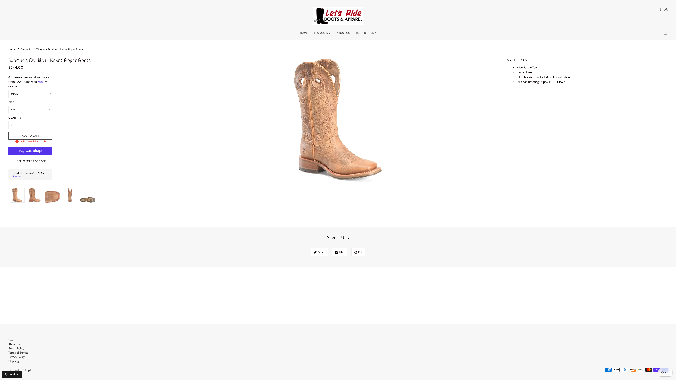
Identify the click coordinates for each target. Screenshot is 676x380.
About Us (14, 344)
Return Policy (16, 348)
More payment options (30, 161)
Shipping (13, 361)
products (26, 49)
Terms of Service (18, 352)
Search (12, 340)
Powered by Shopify (20, 370)
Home (12, 49)
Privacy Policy (16, 357)
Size (11, 102)
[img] (659, 9)
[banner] (338, 15)
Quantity (13, 117)
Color (12, 86)
